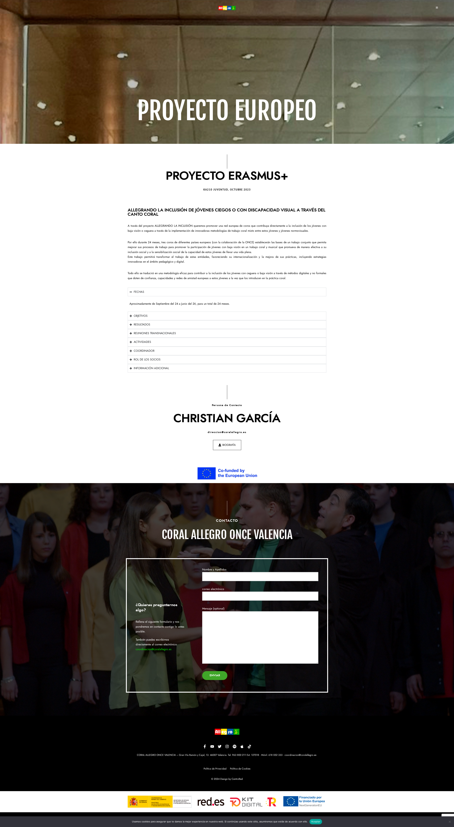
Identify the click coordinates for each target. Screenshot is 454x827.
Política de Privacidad (215, 769)
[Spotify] (234, 746)
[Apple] (242, 746)
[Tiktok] (249, 746)
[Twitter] (219, 746)
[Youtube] (212, 746)
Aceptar (315, 821)
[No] (449, 821)
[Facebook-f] (204, 746)
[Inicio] (227, 8)
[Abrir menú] (437, 8)
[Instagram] (227, 746)
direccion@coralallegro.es (227, 432)
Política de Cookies (240, 769)
